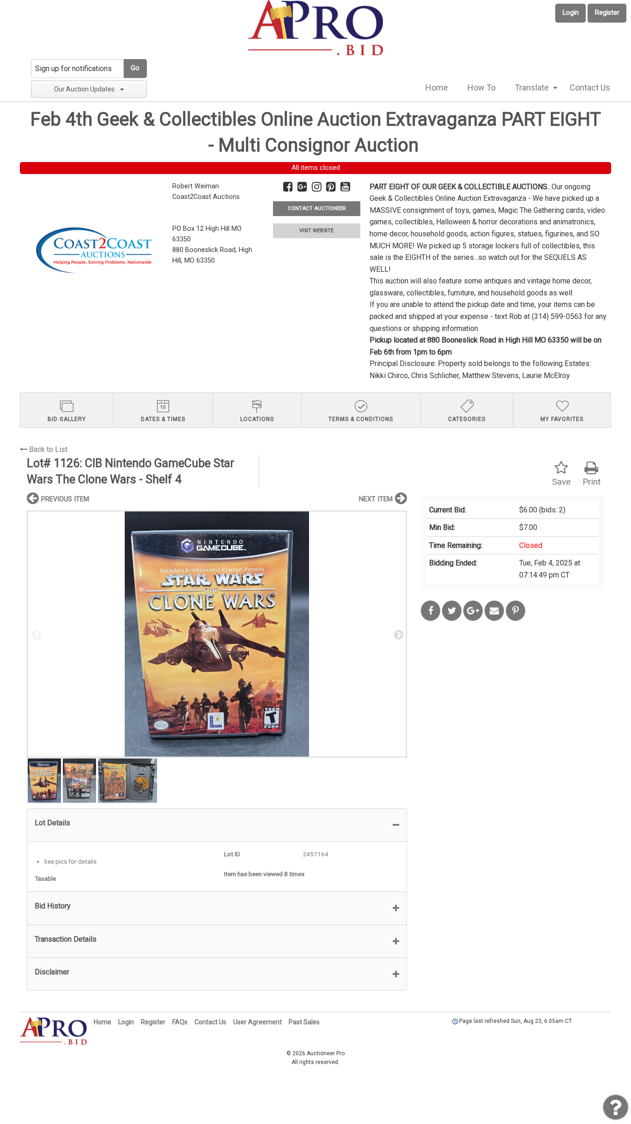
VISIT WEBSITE (316, 231)
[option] (217, 634)
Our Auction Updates (84, 89)
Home (436, 87)
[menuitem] (437, 87)
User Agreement (257, 1022)
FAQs (180, 1022)
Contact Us (590, 87)
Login (571, 13)
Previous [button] (36, 634)
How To (481, 87)
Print (591, 481)
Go (135, 68)
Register (607, 13)
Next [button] (397, 634)
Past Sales (304, 1022)
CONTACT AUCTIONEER (317, 208)
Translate (532, 87)
